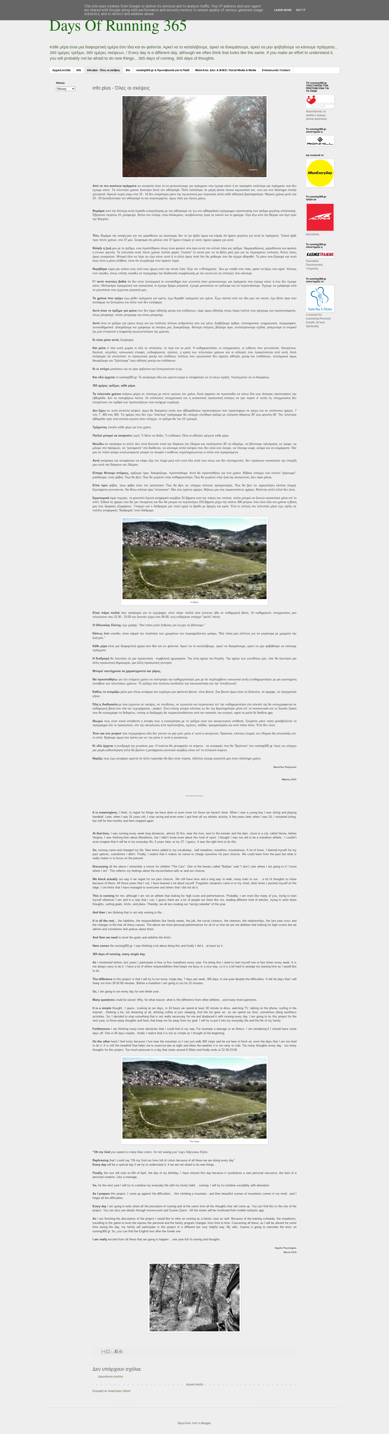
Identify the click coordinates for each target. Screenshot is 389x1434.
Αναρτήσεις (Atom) (119, 1391)
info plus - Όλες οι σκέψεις (103, 70)
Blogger (206, 1423)
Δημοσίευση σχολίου (110, 1376)
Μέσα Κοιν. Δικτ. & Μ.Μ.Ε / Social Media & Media (225, 70)
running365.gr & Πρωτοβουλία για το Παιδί (162, 70)
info (78, 70)
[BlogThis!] (108, 1351)
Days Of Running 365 (118, 24)
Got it (301, 10)
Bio (128, 70)
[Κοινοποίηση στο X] (112, 1351)
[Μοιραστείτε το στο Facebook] (116, 1351)
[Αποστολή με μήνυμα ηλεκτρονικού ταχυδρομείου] (103, 1351)
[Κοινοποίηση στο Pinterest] (120, 1351)
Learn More (283, 10)
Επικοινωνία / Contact (276, 70)
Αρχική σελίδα (61, 70)
